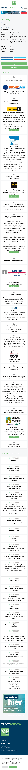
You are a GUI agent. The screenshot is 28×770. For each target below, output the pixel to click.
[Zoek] (21, 8)
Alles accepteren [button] (13, 766)
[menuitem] (21, 8)
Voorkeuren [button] (5, 766)
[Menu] (25, 8)
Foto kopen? (14, 67)
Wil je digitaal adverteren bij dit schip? (14, 715)
